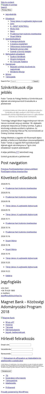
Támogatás (10, 77)
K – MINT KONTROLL (19, 26)
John (12, 23)
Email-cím (5, 344)
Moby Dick (14, 28)
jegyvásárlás (11, 14)
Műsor (8, 74)
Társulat (9, 327)
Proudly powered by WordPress (14, 392)
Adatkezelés (11, 383)
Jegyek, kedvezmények (15, 332)
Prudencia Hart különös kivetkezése (25, 34)
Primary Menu (6, 10)
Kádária (9, 275)
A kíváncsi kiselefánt (19, 44)
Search (4, 7)
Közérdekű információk (16, 378)
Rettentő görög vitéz (19, 49)
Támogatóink (11, 380)
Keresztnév (6, 353)
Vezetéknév (6, 349)
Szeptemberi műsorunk (17, 169)
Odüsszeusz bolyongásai (21, 46)
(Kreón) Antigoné (17, 59)
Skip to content (7, 2)
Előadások (10, 18)
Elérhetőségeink (13, 329)
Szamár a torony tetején (20, 51)
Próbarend (10, 387)
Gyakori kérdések (17, 56)
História (9, 324)
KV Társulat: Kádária (19, 61)
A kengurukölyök (17, 41)
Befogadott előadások (15, 54)
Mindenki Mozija (17, 71)
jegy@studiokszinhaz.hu (11, 295)
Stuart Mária (15, 36)
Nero (12, 31)
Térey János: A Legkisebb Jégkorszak (26, 21)
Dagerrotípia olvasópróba (19, 170)
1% (7, 375)
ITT (17, 152)
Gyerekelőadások (13, 39)
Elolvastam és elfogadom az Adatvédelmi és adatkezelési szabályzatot (21, 359)
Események (10, 64)
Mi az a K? (10, 322)
